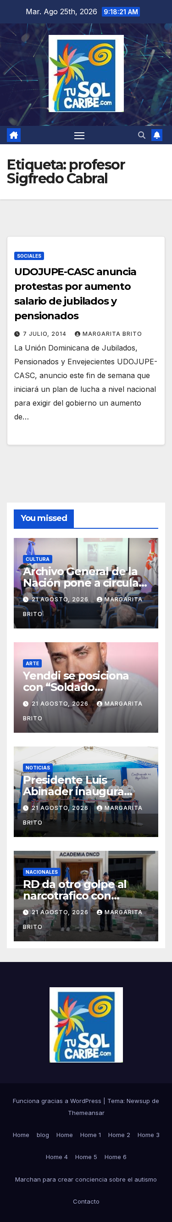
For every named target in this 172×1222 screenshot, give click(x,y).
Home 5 (86, 1156)
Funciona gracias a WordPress (58, 1100)
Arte (32, 663)
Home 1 (90, 1134)
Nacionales (42, 872)
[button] (141, 135)
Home (21, 1134)
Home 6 (116, 1156)
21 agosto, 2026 (61, 599)
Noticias (38, 767)
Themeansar (86, 1112)
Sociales (29, 256)
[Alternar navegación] (79, 135)
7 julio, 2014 (45, 333)
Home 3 (149, 1134)
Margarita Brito (112, 333)
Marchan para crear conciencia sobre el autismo (86, 1179)
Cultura (38, 559)
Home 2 (119, 1134)
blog (43, 1134)
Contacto (86, 1201)
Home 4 (57, 1156)
